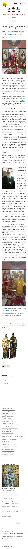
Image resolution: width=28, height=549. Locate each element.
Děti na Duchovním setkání (7, 433)
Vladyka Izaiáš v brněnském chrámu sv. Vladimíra (12, 420)
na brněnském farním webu (10, 310)
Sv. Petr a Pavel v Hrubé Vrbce (8, 431)
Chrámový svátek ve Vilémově (8, 408)
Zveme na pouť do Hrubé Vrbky (8, 410)
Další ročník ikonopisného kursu (8, 416)
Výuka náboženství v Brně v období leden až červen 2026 (13, 436)
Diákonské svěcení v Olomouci (8, 429)
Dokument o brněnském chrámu (8, 452)
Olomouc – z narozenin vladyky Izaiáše (10, 428)
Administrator (18, 315)
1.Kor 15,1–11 (7, 498)
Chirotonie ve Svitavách (6, 418)
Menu (14, 21)
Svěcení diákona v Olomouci (7, 423)
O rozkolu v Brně (5, 383)
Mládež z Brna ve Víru (6, 442)
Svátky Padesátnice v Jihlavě (7, 449)
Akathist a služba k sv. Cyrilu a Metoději (10, 446)
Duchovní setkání (5, 441)
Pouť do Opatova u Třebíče (7, 421)
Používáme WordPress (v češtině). (8, 546)
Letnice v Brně (4, 456)
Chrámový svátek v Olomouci (8, 415)
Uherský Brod (4, 447)
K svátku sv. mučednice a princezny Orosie (10, 439)
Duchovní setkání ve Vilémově (8, 434)
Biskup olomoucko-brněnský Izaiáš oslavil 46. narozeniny (13, 438)
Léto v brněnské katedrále (7, 411)
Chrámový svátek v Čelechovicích (8, 444)
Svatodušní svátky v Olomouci (8, 451)
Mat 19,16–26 (13, 498)
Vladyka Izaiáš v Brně (6, 426)
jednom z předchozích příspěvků (15, 34)
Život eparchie (9, 315)
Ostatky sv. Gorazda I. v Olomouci (8, 413)
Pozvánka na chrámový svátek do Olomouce (11, 424)
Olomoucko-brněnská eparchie (17, 7)
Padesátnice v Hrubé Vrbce (7, 454)
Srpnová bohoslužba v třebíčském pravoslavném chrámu (7, 325)
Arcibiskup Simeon (5, 380)
